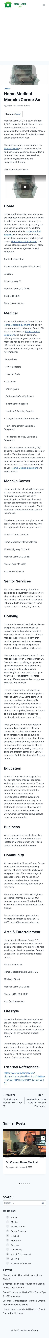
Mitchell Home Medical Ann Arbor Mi (12, 1100)
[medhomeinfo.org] (15, 5)
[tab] (19, 1183)
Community (16, 1249)
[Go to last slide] (7, 1155)
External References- (21, 1263)
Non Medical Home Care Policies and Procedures (36, 1100)
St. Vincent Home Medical (22, 1162)
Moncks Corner (18, 1226)
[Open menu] (43, 5)
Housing (15, 1236)
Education (16, 1240)
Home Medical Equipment (24, 241)
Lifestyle (15, 1259)
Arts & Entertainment (21, 1254)
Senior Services (18, 1231)
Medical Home (11, 148)
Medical (14, 1222)
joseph (9, 106)
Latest (7, 89)
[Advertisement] (24, 35)
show (18, 114)
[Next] (42, 1155)
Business (15, 1245)
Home (14, 1217)
